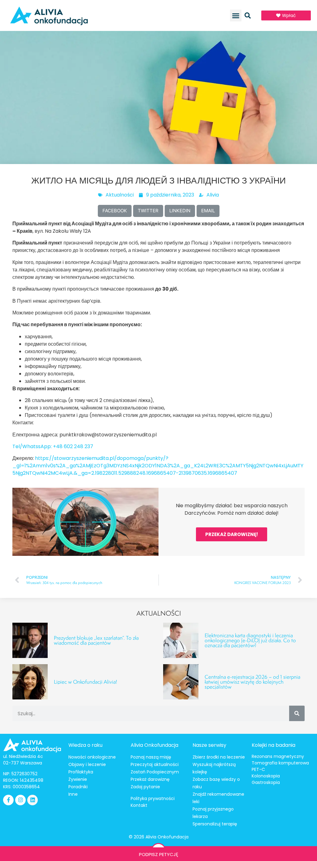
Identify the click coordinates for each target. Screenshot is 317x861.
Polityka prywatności (153, 798)
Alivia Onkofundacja (154, 745)
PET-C (258, 769)
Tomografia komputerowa (280, 763)
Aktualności (120, 194)
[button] (236, 15)
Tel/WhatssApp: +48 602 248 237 (52, 446)
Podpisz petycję (158, 854)
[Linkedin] (32, 800)
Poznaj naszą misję (151, 757)
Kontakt (139, 805)
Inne (73, 794)
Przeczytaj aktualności (155, 764)
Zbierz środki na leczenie (219, 757)
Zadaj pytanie (145, 787)
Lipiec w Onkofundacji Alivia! (85, 681)
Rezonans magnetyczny (278, 756)
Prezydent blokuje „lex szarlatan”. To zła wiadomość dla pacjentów (96, 640)
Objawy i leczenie (87, 764)
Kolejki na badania (273, 745)
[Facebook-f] (8, 800)
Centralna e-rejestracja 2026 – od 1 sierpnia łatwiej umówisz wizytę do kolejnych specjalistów (252, 681)
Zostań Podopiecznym (155, 772)
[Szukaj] (297, 713)
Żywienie (77, 779)
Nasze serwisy (209, 745)
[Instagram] (20, 800)
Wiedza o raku (85, 745)
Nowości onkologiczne (92, 757)
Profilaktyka (80, 772)
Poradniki (78, 787)
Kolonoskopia (266, 776)
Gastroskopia (266, 782)
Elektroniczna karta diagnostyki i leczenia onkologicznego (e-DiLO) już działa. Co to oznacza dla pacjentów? (250, 640)
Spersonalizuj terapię (215, 824)
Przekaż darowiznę (150, 779)
